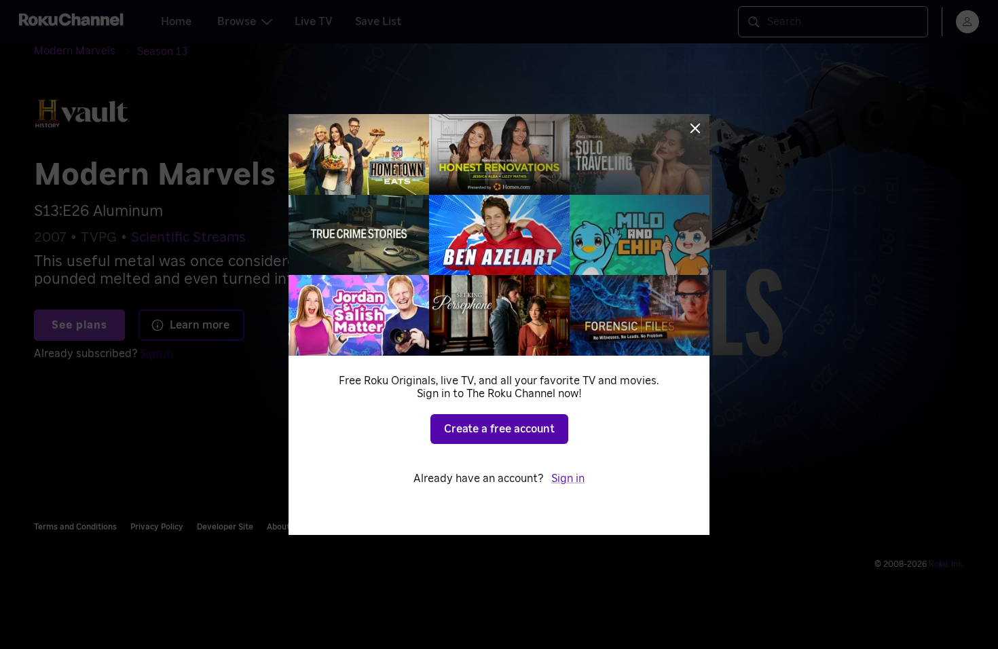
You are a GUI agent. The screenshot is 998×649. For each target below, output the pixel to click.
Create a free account (499, 429)
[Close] (695, 128)
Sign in (568, 478)
